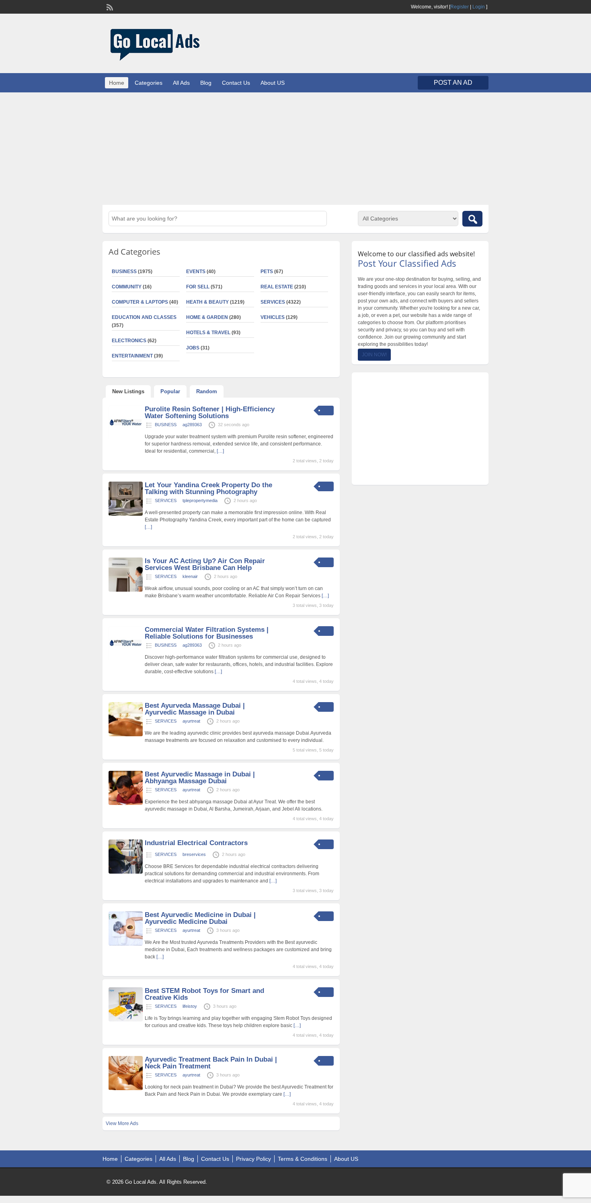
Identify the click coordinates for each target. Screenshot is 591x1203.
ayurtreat (191, 721)
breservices (194, 854)
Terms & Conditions (302, 1159)
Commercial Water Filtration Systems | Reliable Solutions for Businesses (207, 633)
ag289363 (192, 424)
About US (273, 83)
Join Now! (374, 354)
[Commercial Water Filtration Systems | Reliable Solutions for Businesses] (126, 659)
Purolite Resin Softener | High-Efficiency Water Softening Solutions (210, 412)
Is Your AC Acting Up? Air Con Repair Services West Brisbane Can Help (205, 564)
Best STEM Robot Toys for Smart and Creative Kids (204, 994)
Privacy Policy (253, 1159)
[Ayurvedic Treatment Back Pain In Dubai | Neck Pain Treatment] (126, 1088)
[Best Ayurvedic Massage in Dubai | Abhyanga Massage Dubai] (126, 803)
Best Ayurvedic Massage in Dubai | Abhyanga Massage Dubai (200, 777)
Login (478, 7)
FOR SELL (197, 287)
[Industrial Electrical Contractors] (126, 872)
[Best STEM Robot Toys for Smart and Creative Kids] (126, 1020)
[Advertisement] (295, 148)
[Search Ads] (472, 219)
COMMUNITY (127, 287)
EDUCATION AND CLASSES (144, 317)
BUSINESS (124, 271)
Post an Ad (453, 82)
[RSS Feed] (109, 6)
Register (459, 7)
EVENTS (195, 271)
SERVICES (273, 302)
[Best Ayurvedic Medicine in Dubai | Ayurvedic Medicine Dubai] (126, 944)
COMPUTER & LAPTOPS (140, 302)
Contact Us (236, 83)
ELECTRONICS (129, 340)
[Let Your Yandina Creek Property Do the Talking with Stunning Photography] (126, 514)
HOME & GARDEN (207, 317)
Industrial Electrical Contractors (196, 843)
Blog (205, 83)
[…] (220, 451)
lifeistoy (190, 1006)
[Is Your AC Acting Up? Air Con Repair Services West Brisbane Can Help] (126, 590)
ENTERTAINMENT (132, 356)
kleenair (190, 576)
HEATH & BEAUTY (207, 302)
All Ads (181, 83)
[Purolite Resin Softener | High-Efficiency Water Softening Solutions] (126, 438)
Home (116, 83)
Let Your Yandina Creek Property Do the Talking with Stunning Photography (208, 488)
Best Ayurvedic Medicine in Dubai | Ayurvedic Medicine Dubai (200, 918)
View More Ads (122, 1123)
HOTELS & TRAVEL (208, 332)
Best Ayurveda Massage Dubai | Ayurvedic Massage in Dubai (195, 709)
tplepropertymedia (200, 500)
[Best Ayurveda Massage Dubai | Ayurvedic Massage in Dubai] (126, 734)
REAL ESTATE (277, 287)
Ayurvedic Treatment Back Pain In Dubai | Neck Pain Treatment (211, 1063)
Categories (148, 83)
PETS (267, 271)
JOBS (192, 348)
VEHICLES (273, 317)
